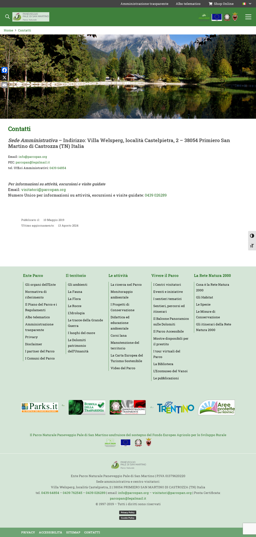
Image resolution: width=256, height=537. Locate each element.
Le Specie (203, 304)
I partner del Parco (40, 351)
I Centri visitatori (167, 284)
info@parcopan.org (33, 157)
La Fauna (75, 291)
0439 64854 (57, 168)
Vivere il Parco (164, 275)
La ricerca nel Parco (126, 284)
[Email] (4, 85)
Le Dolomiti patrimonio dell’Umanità (78, 345)
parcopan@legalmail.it (33, 162)
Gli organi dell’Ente (40, 284)
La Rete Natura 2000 (212, 275)
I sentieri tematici (167, 299)
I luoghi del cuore (81, 333)
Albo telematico (37, 317)
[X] (4, 77)
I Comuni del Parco (40, 358)
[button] (247, 4)
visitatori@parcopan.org (43, 189)
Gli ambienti (77, 284)
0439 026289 (156, 195)
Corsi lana (119, 335)
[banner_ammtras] (127, 407)
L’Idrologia (76, 313)
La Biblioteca (163, 364)
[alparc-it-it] (63, 407)
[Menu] (248, 17)
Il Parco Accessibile (168, 331)
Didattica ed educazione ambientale (120, 322)
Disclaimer (33, 344)
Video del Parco (123, 368)
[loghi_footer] (128, 442)
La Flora (74, 299)
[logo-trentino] (175, 407)
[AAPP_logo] (216, 407)
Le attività (118, 275)
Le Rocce (74, 306)
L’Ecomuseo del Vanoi (170, 371)
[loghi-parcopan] (218, 17)
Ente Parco (33, 275)
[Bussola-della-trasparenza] (87, 407)
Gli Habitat (204, 297)
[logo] (151, 407)
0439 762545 (72, 493)
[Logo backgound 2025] (30, 17)
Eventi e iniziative (168, 291)
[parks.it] (39, 407)
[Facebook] (4, 70)
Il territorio (76, 275)
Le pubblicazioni (166, 378)
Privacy (31, 337)
